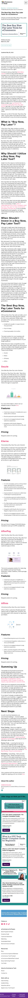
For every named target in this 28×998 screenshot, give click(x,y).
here (17, 405)
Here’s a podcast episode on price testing (13, 737)
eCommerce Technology (12, 8)
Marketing (3, 939)
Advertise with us (5, 985)
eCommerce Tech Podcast (8, 956)
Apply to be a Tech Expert (8, 988)
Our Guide (3, 963)
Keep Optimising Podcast (8, 961)
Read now (6, 830)
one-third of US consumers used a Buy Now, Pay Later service (12, 104)
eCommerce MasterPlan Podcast (10, 958)
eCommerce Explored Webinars (9, 953)
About (2, 970)
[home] (7, 2)
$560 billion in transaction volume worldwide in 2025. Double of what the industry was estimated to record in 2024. (13, 680)
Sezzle (4, 366)
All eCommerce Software (8, 943)
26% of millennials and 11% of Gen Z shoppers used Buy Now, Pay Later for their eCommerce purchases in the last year (13, 206)
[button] (25, 2)
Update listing (4, 983)
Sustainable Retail (6, 941)
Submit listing (4, 980)
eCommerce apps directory (9, 763)
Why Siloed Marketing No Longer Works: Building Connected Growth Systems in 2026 (13, 884)
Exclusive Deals (5, 934)
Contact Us (4, 973)
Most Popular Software (7, 931)
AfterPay (6, 531)
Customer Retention (6, 936)
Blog (2, 951)
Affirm (4, 603)
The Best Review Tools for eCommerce (14, 750)
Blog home (3, 8)
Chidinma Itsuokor (6, 785)
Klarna (5, 441)
